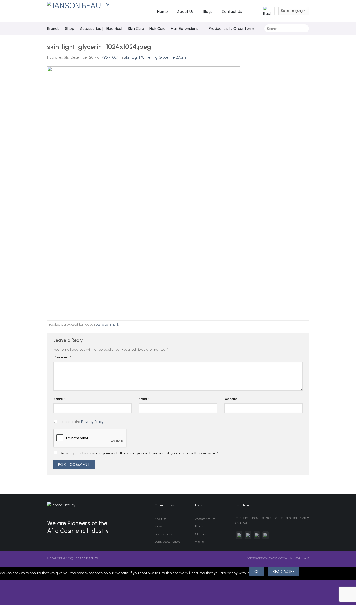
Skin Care (136, 28)
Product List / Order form (231, 28)
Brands (53, 28)
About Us (185, 11)
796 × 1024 (110, 57)
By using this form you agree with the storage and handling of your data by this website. (139, 453)
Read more (283, 571)
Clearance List (204, 534)
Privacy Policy (92, 421)
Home (162, 11)
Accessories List (205, 519)
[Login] (251, 11)
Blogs (208, 11)
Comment (62, 357)
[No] (308, 571)
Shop (69, 28)
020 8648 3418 (299, 558)
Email (144, 399)
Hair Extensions (184, 28)
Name (59, 399)
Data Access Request (168, 541)
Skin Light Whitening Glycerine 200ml (155, 57)
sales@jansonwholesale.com (267, 558)
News (158, 526)
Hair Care (157, 28)
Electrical (114, 28)
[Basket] (266, 11)
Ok (257, 571)
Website (230, 399)
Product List (202, 526)
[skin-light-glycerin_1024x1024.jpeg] (143, 190)
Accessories (90, 28)
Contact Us (232, 11)
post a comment (106, 324)
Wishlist (200, 541)
